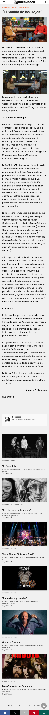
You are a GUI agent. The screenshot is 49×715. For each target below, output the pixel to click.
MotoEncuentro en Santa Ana (17, 686)
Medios (14, 7)
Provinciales (24, 7)
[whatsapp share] (44, 712)
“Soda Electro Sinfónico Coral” (18, 554)
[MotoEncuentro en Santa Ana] (24, 666)
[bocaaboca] (24, 2)
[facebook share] (5, 712)
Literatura (6, 7)
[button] (25, 82)
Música (14, 549)
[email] (24, 712)
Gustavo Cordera (11, 642)
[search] (45, 2)
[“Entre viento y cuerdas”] (24, 578)
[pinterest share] (34, 712)
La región (5, 681)
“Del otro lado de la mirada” (16, 510)
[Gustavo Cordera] (24, 622)
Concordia (6, 461)
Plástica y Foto (17, 505)
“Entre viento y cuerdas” (14, 598)
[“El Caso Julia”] (24, 446)
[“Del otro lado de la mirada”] (24, 490)
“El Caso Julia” (9, 466)
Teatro (14, 461)
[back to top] (44, 706)
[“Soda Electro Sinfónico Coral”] (24, 534)
